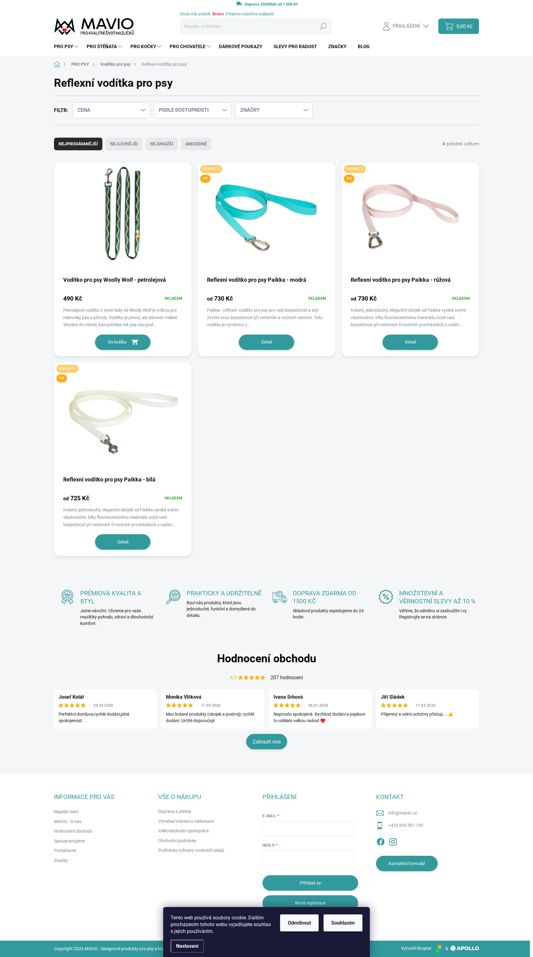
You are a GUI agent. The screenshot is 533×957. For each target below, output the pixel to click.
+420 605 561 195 (405, 825)
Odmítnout (299, 923)
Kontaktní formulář (407, 863)
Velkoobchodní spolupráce (183, 830)
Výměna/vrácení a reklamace (186, 821)
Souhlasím (343, 923)
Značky (61, 860)
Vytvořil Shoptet (416, 948)
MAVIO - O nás (67, 821)
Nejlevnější (124, 143)
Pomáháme (65, 850)
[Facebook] (380, 840)
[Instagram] (393, 840)
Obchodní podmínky (177, 840)
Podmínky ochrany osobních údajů (191, 850)
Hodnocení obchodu (266, 658)
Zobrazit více (267, 742)
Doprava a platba (174, 811)
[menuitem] (67, 47)
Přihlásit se (310, 882)
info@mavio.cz (402, 812)
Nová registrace (310, 903)
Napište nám (66, 811)
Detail (266, 341)
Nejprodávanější (78, 143)
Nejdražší (161, 143)
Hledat (323, 26)
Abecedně (196, 143)
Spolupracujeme (69, 840)
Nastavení (187, 946)
